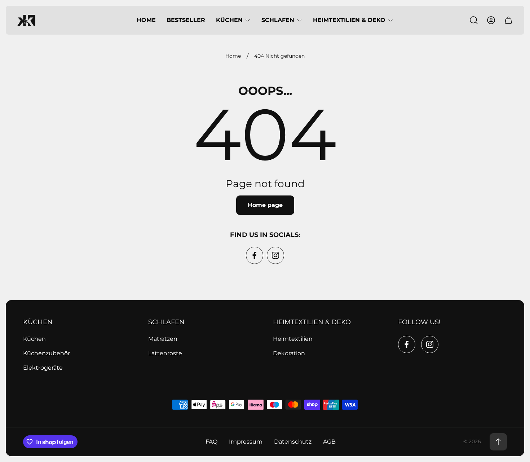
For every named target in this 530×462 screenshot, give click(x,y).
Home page (265, 205)
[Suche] (474, 20)
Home (233, 56)
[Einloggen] (491, 20)
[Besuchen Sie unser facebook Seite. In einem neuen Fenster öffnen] (254, 255)
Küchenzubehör (46, 353)
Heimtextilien (293, 338)
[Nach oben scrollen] (498, 441)
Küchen (34, 338)
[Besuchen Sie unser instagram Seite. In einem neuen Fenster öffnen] (275, 255)
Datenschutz (293, 441)
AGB (329, 441)
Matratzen (162, 338)
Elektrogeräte (43, 367)
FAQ (211, 441)
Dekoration (289, 353)
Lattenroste (165, 353)
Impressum (245, 441)
